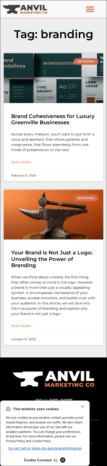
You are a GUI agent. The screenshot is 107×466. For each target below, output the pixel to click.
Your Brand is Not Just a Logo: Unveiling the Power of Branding (52, 258)
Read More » (22, 162)
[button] (90, 9)
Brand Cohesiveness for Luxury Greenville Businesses (53, 119)
